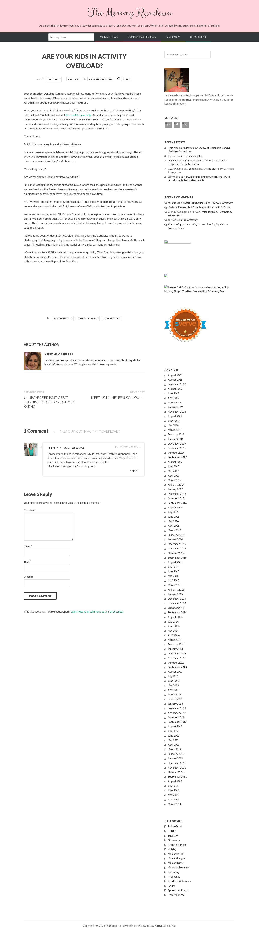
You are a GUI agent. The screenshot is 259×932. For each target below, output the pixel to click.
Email (27, 561)
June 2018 (173, 420)
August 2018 (175, 416)
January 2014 (175, 648)
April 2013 (173, 689)
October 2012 (176, 717)
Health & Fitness (177, 844)
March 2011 (174, 804)
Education (173, 835)
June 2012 (173, 735)
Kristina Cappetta (100, 79)
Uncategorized (176, 894)
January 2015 (175, 594)
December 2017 (177, 443)
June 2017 (173, 466)
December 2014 (177, 598)
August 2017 (175, 461)
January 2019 (175, 407)
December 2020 (177, 384)
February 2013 (176, 699)
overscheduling (88, 318)
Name (28, 546)
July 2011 (173, 785)
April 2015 (173, 580)
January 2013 (175, 703)
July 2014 (173, 621)
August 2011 (175, 781)
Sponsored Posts (178, 890)
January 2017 (175, 489)
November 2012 (177, 712)
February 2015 (176, 589)
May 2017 (173, 471)
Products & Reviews (142, 37)
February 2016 (176, 534)
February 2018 (176, 434)
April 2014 (173, 635)
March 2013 (174, 694)
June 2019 (173, 393)
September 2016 (177, 502)
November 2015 (177, 548)
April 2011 (173, 799)
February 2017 (176, 484)
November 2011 (177, 767)
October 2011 (176, 772)
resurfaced (174, 202)
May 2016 (173, 521)
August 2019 (175, 388)
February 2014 (176, 644)
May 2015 (173, 575)
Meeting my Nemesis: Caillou (118, 397)
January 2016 (175, 539)
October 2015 (176, 553)
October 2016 (176, 498)
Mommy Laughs (176, 858)
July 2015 (173, 566)
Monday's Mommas (178, 867)
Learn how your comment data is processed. (97, 611)
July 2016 (173, 512)
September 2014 (177, 612)
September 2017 (177, 457)
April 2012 (173, 744)
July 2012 (173, 730)
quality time (112, 318)
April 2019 (173, 397)
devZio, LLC (147, 925)
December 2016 (177, 493)
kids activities (63, 318)
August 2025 (175, 379)
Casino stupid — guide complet (185, 155)
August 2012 (175, 726)
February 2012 (176, 753)
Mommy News (109, 37)
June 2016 (173, 516)
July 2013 (173, 676)
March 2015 (174, 584)
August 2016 (175, 507)
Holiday (172, 849)
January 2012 (175, 758)
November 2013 (177, 658)
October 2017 (176, 452)
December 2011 (177, 763)
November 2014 (177, 603)
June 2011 (173, 790)
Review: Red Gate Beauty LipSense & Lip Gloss (204, 207)
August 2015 (175, 562)
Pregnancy (174, 876)
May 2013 (173, 685)
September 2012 (177, 721)
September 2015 (177, 557)
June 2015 (173, 571)
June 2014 (173, 626)
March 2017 (174, 480)
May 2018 (173, 425)
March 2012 (174, 749)
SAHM (171, 885)
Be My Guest (198, 37)
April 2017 (173, 475)
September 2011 (177, 776)
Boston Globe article (78, 115)
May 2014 (173, 630)
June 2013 (173, 680)
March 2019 (174, 402)
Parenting (53, 79)
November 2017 (177, 448)
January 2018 (175, 438)
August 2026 (175, 375)
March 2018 (174, 429)
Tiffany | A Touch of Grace (65, 447)
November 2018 (177, 411)
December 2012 (177, 708)
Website (28, 576)
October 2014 (176, 607)
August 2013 (175, 671)
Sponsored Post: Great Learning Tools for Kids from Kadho (49, 402)
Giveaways (173, 37)
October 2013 (176, 662)
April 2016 (173, 525)
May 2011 (173, 794)
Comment (30, 510)
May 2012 (173, 740)
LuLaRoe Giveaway (187, 219)
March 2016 (174, 530)
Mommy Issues (176, 853)
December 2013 (177, 653)
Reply (134, 471)
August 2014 (175, 617)
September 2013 (177, 667)
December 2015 (177, 543)
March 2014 (174, 639)
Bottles (172, 831)
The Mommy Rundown (129, 12)
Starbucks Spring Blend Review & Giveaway (208, 202)
